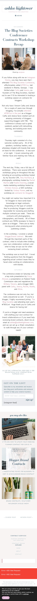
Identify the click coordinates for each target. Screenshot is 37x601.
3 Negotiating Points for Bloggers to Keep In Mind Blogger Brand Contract (18, 473)
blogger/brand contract (14, 236)
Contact (18, 554)
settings (26, 594)
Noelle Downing (20, 183)
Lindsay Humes (19, 190)
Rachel (25, 286)
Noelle (32, 286)
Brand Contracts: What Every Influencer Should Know (18, 502)
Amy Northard (26, 178)
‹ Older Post (10, 517)
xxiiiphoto (21, 72)
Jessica (26, 90)
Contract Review (18, 543)
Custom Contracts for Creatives (18, 539)
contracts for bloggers (23, 193)
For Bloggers (18, 26)
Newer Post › (26, 517)
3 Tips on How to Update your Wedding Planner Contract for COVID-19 (18, 443)
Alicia (20, 289)
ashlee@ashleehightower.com (21, 322)
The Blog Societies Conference (22, 83)
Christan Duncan (11, 188)
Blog (18, 548)
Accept (6, 598)
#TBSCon (25, 85)
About (18, 551)
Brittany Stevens (10, 284)
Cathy (17, 90)
